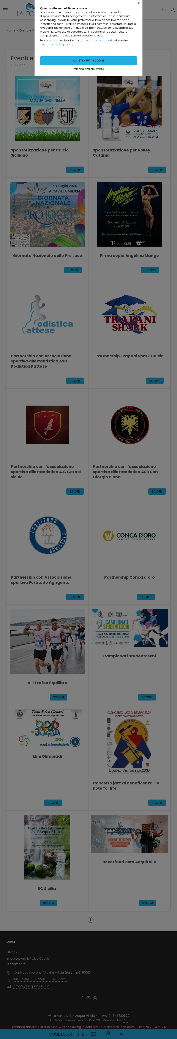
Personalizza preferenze (88, 69)
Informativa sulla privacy (56, 44)
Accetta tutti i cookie (88, 60)
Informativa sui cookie (98, 40)
